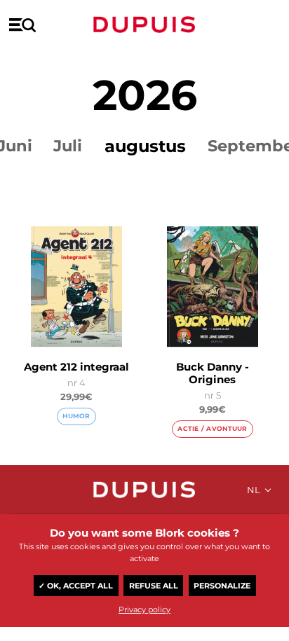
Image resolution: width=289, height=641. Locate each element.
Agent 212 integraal (76, 366)
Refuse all (153, 586)
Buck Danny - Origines (212, 373)
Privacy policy (144, 609)
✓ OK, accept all (76, 586)
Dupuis (144, 24)
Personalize (222, 586)
